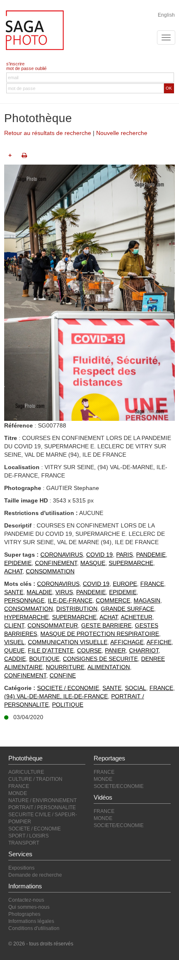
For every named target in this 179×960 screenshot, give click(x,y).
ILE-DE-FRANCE (70, 600)
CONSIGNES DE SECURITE (100, 658)
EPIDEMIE (18, 563)
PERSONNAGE (24, 600)
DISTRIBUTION (76, 608)
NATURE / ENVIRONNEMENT (42, 800)
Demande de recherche (35, 875)
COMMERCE (113, 600)
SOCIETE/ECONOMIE (119, 786)
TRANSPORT (23, 843)
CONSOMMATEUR (52, 625)
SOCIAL (135, 688)
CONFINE (63, 675)
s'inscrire (15, 63)
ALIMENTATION (108, 667)
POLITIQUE (67, 704)
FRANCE (152, 583)
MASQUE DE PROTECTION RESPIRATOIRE (99, 633)
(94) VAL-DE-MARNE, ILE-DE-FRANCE (56, 696)
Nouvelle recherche (121, 133)
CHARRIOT (144, 650)
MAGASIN (147, 600)
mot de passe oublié (26, 68)
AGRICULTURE (26, 772)
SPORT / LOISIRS (28, 836)
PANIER (115, 650)
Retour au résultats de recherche (47, 133)
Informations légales (31, 921)
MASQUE (92, 563)
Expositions (21, 868)
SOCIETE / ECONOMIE (68, 688)
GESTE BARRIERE (106, 625)
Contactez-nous (26, 900)
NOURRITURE (65, 667)
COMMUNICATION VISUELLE (67, 642)
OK (169, 88)
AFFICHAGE (127, 642)
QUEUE (14, 650)
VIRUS (64, 592)
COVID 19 (99, 554)
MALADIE (39, 592)
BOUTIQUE (44, 658)
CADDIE (15, 658)
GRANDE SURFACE (127, 608)
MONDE (17, 793)
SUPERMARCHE (131, 563)
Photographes (24, 914)
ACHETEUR (136, 617)
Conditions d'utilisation (34, 928)
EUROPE (125, 583)
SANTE (13, 592)
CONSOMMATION (50, 571)
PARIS (124, 554)
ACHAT (13, 571)
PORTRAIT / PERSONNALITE (42, 807)
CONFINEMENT (56, 563)
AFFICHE (159, 642)
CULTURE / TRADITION (35, 779)
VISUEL (14, 642)
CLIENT (14, 625)
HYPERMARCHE (26, 617)
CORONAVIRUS (61, 554)
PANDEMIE (151, 554)
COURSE (89, 650)
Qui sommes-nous (29, 907)
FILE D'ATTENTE (51, 650)
